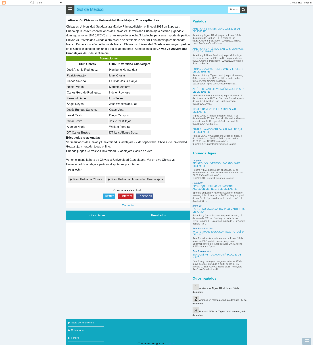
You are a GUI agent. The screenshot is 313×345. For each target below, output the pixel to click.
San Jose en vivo (202, 251)
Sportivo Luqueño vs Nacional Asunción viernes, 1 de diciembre (215, 187)
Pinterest (125, 196)
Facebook (145, 196)
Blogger (170, 343)
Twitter (109, 196)
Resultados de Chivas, (88, 179)
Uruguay (197, 160)
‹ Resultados (97, 215)
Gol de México (90, 9)
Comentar (128, 205)
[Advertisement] (128, 247)
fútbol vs (197, 205)
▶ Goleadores (76, 330)
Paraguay (198, 183)
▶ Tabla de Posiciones (81, 322)
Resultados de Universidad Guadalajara (137, 179)
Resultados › (159, 215)
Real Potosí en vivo (203, 228)
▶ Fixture (73, 337)
